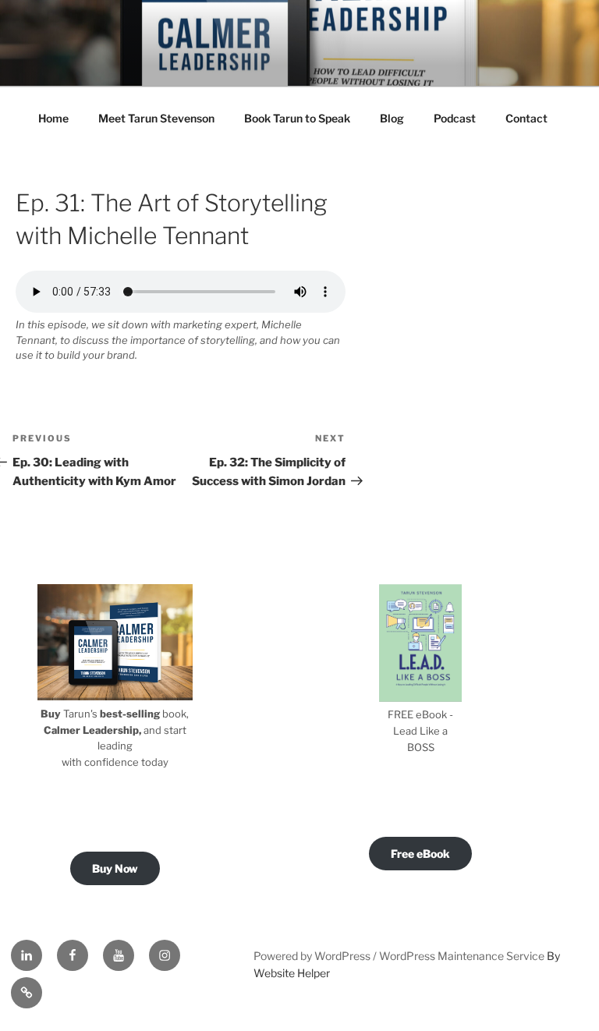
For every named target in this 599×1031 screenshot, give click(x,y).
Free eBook (420, 853)
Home (53, 118)
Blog (392, 118)
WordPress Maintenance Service (461, 955)
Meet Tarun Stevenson (156, 118)
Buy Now (115, 868)
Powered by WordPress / (316, 955)
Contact (526, 118)
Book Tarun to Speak (297, 118)
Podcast (455, 118)
